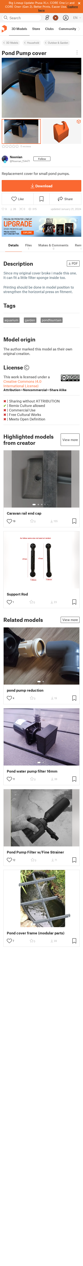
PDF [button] (75, 263)
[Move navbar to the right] (79, 28)
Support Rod (17, 594)
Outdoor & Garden (58, 42)
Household (33, 42)
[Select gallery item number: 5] (48, 504)
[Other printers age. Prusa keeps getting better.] (41, 226)
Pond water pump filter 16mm (32, 771)
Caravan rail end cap (24, 513)
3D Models (12, 42)
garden (30, 320)
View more (70, 440)
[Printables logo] (4, 29)
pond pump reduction (25, 690)
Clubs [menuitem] (49, 29)
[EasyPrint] (47, 17)
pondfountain (52, 320)
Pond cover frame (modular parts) (35, 933)
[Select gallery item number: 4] (45, 504)
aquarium (11, 320)
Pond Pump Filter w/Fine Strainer (35, 852)
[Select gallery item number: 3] (42, 504)
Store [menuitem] (36, 29)
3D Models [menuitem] (19, 29)
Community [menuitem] (67, 29)
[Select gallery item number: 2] (38, 504)
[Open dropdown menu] (77, 52)
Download (43, 186)
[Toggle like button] (9, 521)
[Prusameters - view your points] (55, 18)
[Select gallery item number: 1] (34, 504)
